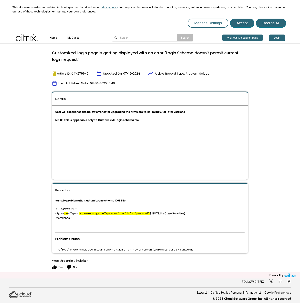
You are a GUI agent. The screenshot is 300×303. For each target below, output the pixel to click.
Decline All (271, 23)
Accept (242, 23)
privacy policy (109, 7)
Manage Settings (208, 23)
